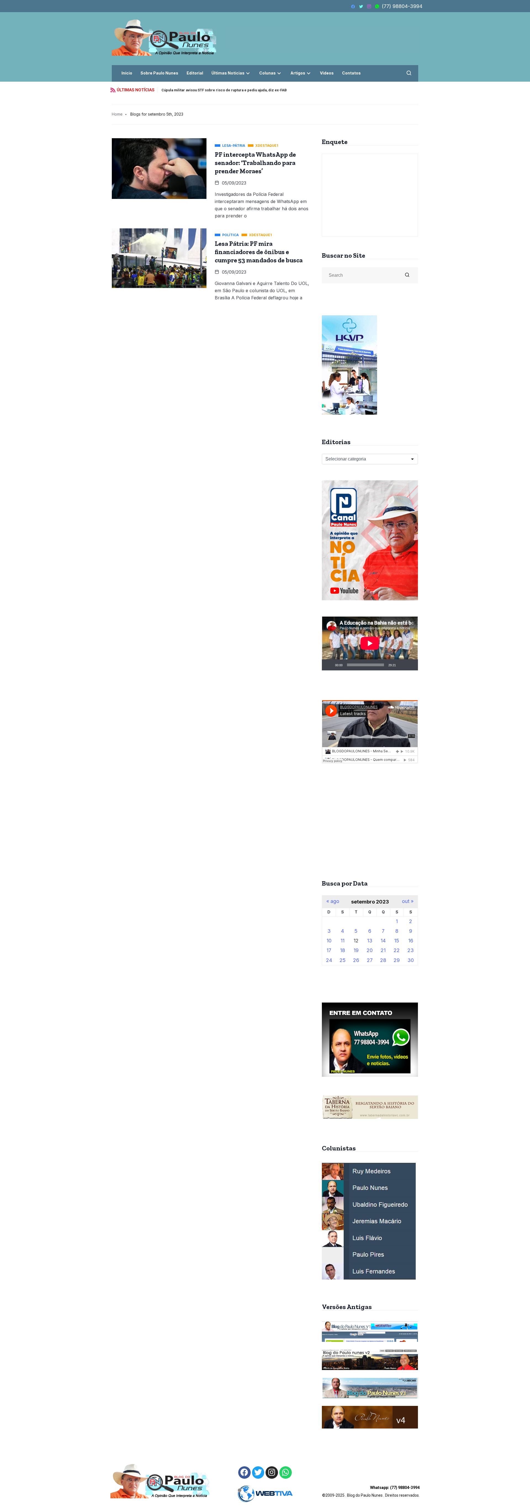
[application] (370, 643)
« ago (332, 901)
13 (369, 941)
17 (329, 950)
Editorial (195, 73)
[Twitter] (258, 1472)
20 (370, 950)
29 (397, 960)
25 (343, 960)
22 (397, 950)
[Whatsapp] (285, 1472)
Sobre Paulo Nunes (159, 73)
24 (329, 960)
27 (370, 960)
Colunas (267, 73)
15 (396, 941)
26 (356, 960)
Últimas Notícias (228, 73)
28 (383, 960)
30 (410, 960)
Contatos (351, 73)
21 (383, 950)
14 (383, 941)
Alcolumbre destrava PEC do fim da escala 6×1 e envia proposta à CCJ (221, 90)
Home (117, 114)
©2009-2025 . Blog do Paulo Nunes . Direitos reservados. (371, 1491)
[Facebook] (244, 1472)
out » (408, 901)
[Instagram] (272, 1472)
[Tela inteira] (411, 665)
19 (356, 950)
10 (329, 941)
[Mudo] (402, 665)
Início (126, 73)
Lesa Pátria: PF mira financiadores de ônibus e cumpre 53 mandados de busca (259, 252)
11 (342, 941)
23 (410, 950)
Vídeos (327, 73)
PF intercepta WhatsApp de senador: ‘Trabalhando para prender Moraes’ (255, 163)
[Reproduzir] (329, 665)
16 (410, 941)
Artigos (297, 73)
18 (342, 950)
